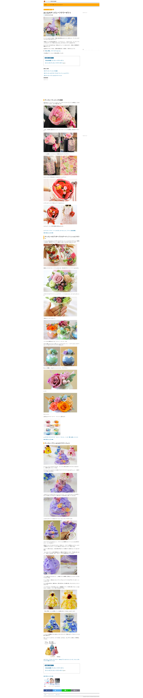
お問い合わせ (58, 694)
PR (53, 9)
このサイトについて (51, 694)
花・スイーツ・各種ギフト (48, 9)
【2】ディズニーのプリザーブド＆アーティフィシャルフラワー (56, 73)
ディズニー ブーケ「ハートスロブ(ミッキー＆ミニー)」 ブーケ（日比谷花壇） (60, 230)
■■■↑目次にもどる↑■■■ (48, 232)
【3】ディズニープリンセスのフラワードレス (53, 75)
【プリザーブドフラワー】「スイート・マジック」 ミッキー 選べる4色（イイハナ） (61, 437)
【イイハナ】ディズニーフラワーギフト (54, 63)
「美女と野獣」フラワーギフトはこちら (52, 50)
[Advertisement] (62, 89)
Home (45, 4)
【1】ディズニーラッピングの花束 (50, 70)
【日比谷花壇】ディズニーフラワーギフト (54, 60)
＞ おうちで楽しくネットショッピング (55, 4)
